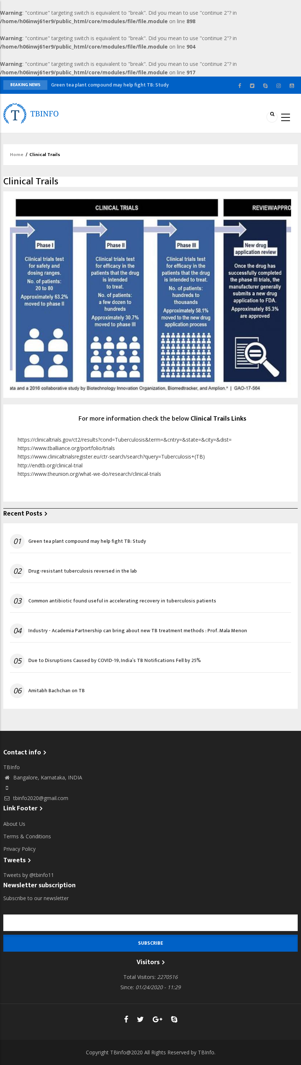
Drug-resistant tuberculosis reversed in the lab (82, 571)
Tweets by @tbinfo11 (28, 874)
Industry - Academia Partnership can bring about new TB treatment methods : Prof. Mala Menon (137, 630)
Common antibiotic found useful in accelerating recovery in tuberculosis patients (122, 601)
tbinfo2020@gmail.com (40, 798)
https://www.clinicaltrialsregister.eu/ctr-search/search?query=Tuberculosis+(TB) (111, 456)
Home (16, 155)
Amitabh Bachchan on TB (56, 690)
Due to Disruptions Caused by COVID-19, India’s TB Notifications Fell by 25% (114, 660)
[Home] (30, 112)
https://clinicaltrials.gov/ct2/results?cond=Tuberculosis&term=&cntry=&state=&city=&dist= (125, 439)
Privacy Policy (19, 848)
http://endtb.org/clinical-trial (50, 465)
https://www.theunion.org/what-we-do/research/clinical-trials (89, 473)
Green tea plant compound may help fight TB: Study (110, 85)
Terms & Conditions (27, 836)
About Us (14, 823)
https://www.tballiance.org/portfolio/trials (66, 448)
